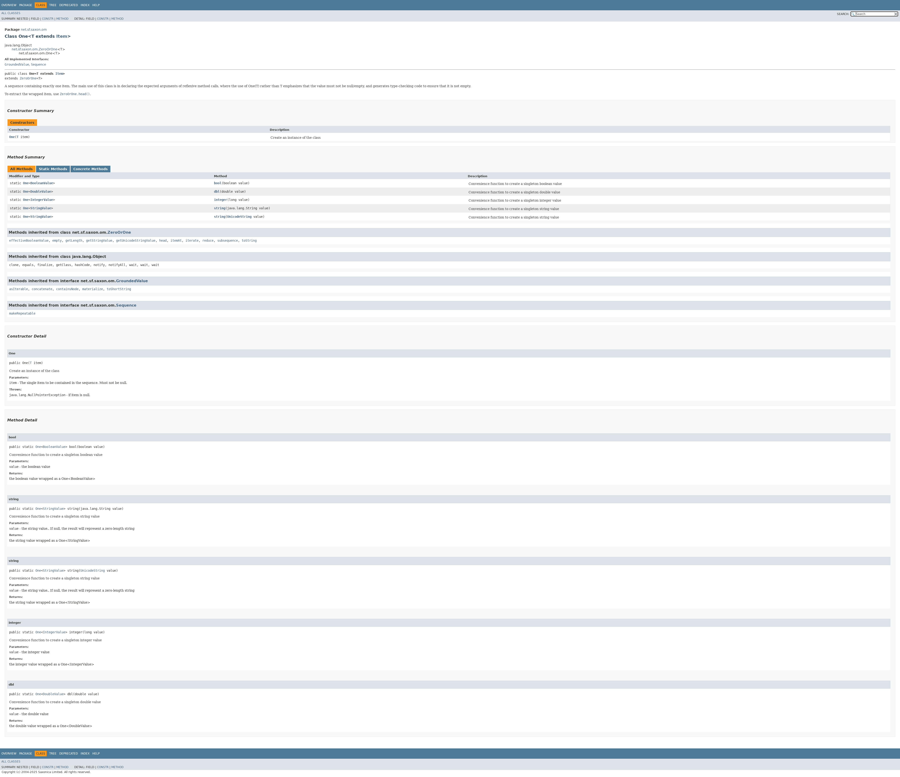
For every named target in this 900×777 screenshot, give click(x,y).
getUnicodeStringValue (135, 240)
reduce (208, 240)
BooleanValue (41, 183)
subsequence (227, 240)
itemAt (176, 240)
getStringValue (99, 240)
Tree (52, 5)
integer (220, 200)
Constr (47, 18)
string (219, 208)
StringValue (40, 208)
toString (249, 240)
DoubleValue (40, 191)
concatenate (42, 289)
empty (57, 240)
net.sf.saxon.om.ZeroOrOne (34, 49)
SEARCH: (843, 14)
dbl (217, 191)
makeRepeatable (22, 313)
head (163, 240)
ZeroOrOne (28, 78)
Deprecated (68, 5)
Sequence (38, 64)
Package (25, 5)
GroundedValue (17, 64)
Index (85, 5)
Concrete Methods (90, 169)
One (12, 137)
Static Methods (53, 169)
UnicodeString (239, 216)
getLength (73, 240)
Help (96, 5)
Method (62, 18)
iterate (192, 240)
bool (217, 183)
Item (61, 36)
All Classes (10, 13)
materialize (92, 289)
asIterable (18, 289)
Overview (8, 5)
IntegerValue (41, 200)
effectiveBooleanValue (29, 240)
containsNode (67, 289)
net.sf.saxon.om (34, 29)
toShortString (119, 289)
